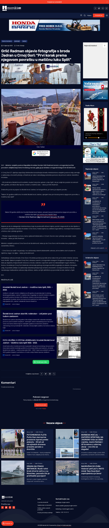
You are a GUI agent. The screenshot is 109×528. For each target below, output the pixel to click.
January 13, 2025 (57, 217)
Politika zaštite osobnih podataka (44, 509)
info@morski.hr (66, 502)
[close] (107, 2)
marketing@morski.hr (68, 509)
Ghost (59, 525)
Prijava (89, 15)
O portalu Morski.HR (43, 502)
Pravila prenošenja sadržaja (45, 512)
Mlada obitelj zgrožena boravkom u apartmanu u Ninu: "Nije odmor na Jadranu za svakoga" (99, 191)
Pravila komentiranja (7, 387)
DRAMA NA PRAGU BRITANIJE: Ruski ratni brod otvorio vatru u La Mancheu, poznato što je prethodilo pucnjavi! (38, 471)
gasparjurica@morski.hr (70, 505)
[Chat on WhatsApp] (41, 362)
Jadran (24, 41)
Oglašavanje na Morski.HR (45, 505)
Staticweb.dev (66, 525)
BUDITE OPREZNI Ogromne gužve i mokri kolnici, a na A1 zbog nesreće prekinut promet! (98, 240)
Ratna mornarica (7, 41)
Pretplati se (98, 15)
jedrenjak (17, 41)
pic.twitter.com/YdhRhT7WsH (47, 214)
